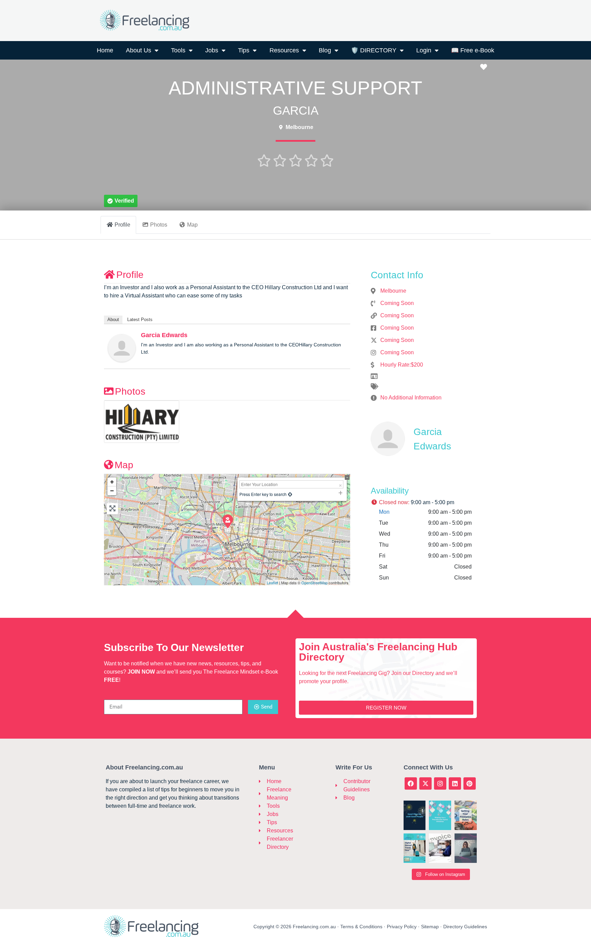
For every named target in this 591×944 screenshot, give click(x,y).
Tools (178, 50)
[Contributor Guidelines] (339, 785)
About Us (138, 50)
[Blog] (339, 798)
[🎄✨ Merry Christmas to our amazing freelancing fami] (440, 815)
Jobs (211, 50)
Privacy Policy (402, 926)
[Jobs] (262, 814)
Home (105, 50)
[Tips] (262, 822)
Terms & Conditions (361, 926)
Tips (243, 50)
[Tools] (262, 806)
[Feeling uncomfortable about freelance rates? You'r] (466, 815)
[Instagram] (440, 783)
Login (423, 50)
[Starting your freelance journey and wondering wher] (466, 848)
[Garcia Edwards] (121, 347)
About (113, 319)
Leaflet (272, 582)
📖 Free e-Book (472, 50)
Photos (130, 391)
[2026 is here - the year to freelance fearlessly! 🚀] (415, 815)
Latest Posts (140, 319)
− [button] (112, 490)
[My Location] (290, 494)
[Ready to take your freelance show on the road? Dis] (415, 848)
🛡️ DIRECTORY (373, 50)
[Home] (262, 781)
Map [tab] (192, 225)
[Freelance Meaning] (262, 794)
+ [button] (112, 481)
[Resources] (262, 831)
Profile (130, 274)
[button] (120, 201)
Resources (284, 50)
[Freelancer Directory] (262, 843)
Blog (325, 50)
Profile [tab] (122, 225)
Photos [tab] (158, 225)
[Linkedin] (455, 783)
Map (124, 465)
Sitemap (430, 926)
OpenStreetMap (314, 582)
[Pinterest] (469, 783)
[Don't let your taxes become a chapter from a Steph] (440, 848)
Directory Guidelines (465, 926)
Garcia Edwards (164, 335)
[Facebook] (411, 783)
